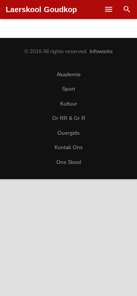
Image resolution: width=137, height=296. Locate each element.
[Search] (127, 9)
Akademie (69, 74)
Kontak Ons (68, 147)
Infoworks (101, 51)
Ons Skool (68, 162)
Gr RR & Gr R (68, 118)
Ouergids (68, 133)
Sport (68, 89)
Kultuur (68, 104)
